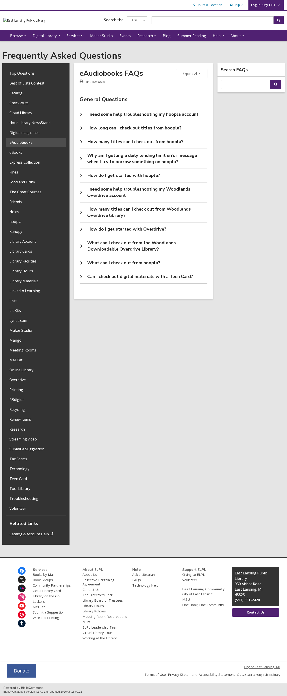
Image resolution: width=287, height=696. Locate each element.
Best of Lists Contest (26, 83)
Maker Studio (101, 35)
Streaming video (23, 439)
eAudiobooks (20, 142)
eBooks (15, 152)
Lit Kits (15, 310)
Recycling (17, 409)
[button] (236, 5)
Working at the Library (100, 638)
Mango (15, 340)
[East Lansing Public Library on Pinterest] (22, 614)
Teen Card (18, 478)
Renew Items (20, 419)
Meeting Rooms (22, 350)
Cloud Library (20, 112)
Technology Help (145, 585)
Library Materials (23, 280)
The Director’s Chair (98, 595)
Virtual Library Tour (97, 632)
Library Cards (20, 251)
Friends (15, 201)
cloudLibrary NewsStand (29, 122)
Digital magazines (24, 132)
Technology (19, 468)
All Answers (95, 81)
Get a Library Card (47, 590)
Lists (13, 300)
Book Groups (43, 580)
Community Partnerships (52, 585)
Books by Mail (43, 574)
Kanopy (15, 231)
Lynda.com (18, 320)
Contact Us (91, 589)
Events (125, 35)
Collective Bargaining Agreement (98, 582)
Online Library (21, 369)
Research (17, 429)
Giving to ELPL (193, 574)
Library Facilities (23, 261)
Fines (13, 172)
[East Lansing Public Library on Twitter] (22, 579)
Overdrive (17, 379)
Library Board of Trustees (103, 600)
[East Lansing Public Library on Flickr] (22, 588)
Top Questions (22, 73)
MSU (186, 599)
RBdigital (16, 399)
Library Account (22, 241)
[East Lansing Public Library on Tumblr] (22, 623)
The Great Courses (25, 191)
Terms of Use (155, 674)
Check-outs (18, 102)
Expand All (195, 73)
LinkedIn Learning (24, 290)
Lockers (39, 601)
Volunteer (17, 508)
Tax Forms (18, 458)
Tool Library (19, 488)
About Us (90, 574)
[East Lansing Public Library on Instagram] (22, 597)
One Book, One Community (203, 605)
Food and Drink (22, 182)
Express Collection (24, 162)
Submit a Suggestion (26, 449)
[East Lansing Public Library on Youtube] (22, 606)
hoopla (15, 221)
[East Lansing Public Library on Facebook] (22, 571)
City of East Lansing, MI (262, 667)
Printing (16, 389)
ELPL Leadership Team (100, 627)
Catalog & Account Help (29, 533)
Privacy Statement (182, 674)
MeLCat (15, 360)
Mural (87, 622)
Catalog (15, 93)
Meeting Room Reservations (105, 616)
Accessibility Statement (217, 674)
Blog (167, 35)
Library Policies (94, 611)
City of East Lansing (197, 594)
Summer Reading (191, 35)
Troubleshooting (23, 498)
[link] (207, 5)
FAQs (136, 580)
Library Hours (21, 271)
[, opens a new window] (21, 676)
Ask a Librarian (143, 574)
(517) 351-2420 (247, 600)
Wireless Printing (46, 617)
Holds (14, 211)
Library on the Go (46, 596)
